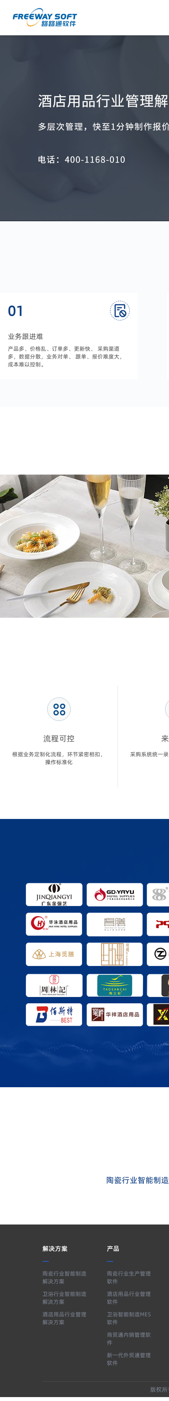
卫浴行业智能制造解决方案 (64, 1298)
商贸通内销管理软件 (129, 1338)
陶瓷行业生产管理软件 (129, 1277)
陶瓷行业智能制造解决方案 (64, 1277)
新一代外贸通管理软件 (129, 1359)
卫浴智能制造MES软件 (129, 1318)
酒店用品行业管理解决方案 (64, 1318)
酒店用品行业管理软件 (129, 1298)
